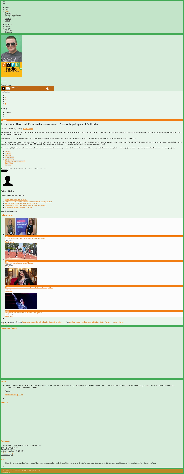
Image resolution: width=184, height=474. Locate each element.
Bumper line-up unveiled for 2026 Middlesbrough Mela (23, 313)
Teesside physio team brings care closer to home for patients (25, 205)
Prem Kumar (9, 157)
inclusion (8, 155)
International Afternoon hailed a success (18, 207)
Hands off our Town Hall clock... (16, 200)
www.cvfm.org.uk (7, 455)
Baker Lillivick (28, 129)
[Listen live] (3, 88)
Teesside (8, 165)
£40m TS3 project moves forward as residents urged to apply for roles (28, 202)
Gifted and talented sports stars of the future (19, 263)
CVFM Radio (5, 472)
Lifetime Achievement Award (15, 161)
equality (7, 151)
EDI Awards (9, 159)
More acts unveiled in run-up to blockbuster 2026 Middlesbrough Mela (29, 288)
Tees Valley (9, 163)
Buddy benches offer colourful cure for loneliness (21, 203)
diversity (8, 153)
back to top (4, 324)
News (4, 120)
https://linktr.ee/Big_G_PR (14, 395)
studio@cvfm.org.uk (8, 453)
